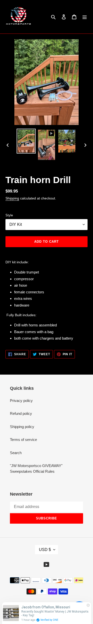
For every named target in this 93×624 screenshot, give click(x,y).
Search (16, 453)
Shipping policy (22, 427)
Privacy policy (21, 400)
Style (9, 215)
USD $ (45, 549)
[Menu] (84, 16)
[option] (26, 141)
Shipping (12, 198)
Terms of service (23, 439)
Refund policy (21, 413)
